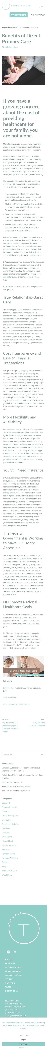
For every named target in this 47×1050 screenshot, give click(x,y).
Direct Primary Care (10, 47)
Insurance (6, 832)
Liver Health (7, 837)
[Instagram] (15, 952)
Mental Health (8, 841)
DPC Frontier (8, 688)
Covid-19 (6, 811)
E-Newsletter (13, 975)
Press (8, 987)
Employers (6, 820)
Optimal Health (8, 854)
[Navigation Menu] (42, 6)
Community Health (9, 807)
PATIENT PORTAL (18, 15)
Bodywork (6, 803)
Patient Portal (14, 967)
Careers (10, 983)
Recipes (5, 862)
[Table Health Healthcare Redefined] (16, 6)
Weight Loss (7, 875)
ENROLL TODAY (38, 15)
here (14, 594)
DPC (15, 697)
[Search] (42, 754)
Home (4, 27)
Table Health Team (9, 870)
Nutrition (6, 849)
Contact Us (12, 991)
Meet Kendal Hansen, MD (12, 782)
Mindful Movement (10, 845)
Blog (10, 27)
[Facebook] (8, 952)
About (9, 959)
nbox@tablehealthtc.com (16, 1016)
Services (10, 963)
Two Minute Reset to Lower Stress (16, 791)
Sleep (4, 866)
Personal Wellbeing (10, 858)
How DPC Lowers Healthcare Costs (16, 786)
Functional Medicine (10, 824)
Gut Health (6, 828)
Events (9, 979)
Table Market (13, 971)
